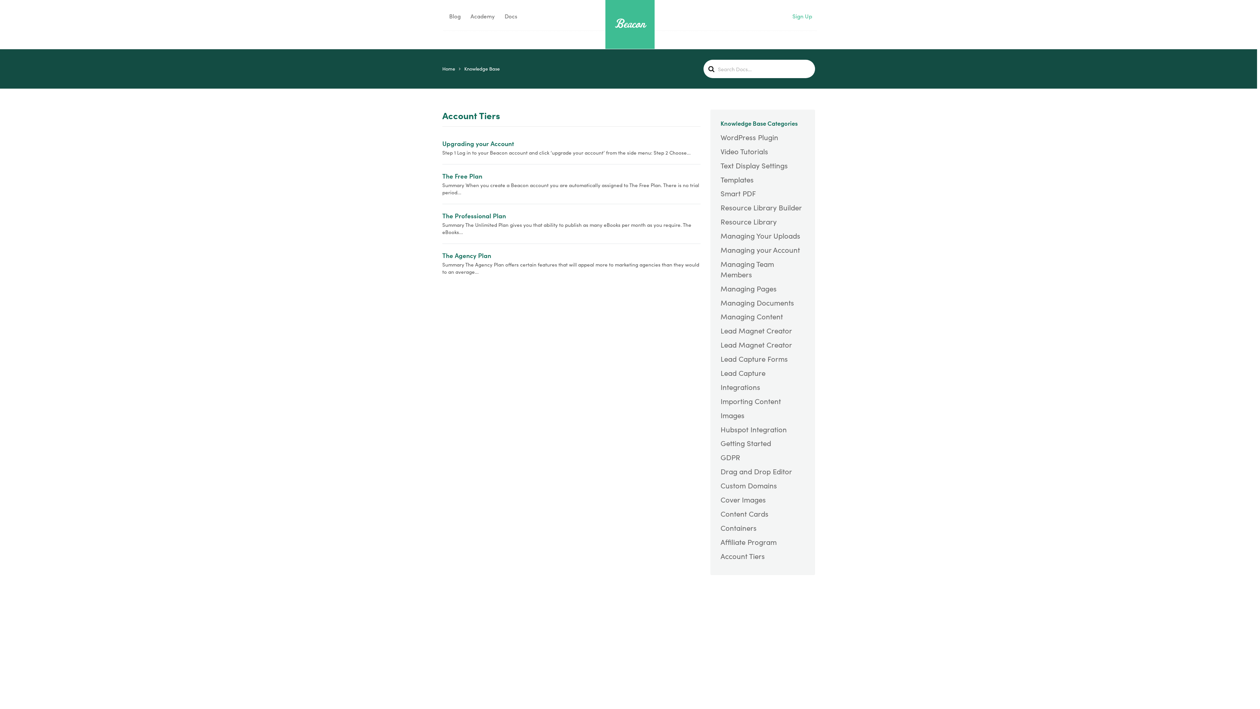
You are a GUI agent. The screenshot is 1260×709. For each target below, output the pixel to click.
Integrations (740, 387)
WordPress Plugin (749, 137)
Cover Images (743, 500)
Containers (739, 528)
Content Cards (744, 514)
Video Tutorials (744, 151)
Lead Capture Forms (754, 359)
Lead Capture (743, 373)
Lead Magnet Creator (756, 330)
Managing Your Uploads (760, 236)
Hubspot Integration (754, 429)
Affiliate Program (749, 542)
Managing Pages (749, 288)
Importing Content (751, 401)
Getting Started (746, 443)
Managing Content (752, 316)
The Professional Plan (474, 215)
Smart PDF (738, 193)
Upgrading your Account (478, 143)
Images (733, 415)
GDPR (730, 457)
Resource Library (749, 221)
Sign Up (802, 16)
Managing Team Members (747, 269)
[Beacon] (630, 23)
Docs (511, 16)
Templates (737, 179)
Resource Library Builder (761, 207)
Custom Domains (749, 485)
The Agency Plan (466, 255)
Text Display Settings (754, 165)
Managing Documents (757, 303)
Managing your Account (760, 250)
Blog (454, 16)
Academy (483, 16)
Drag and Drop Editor (756, 471)
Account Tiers (743, 556)
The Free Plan (462, 175)
